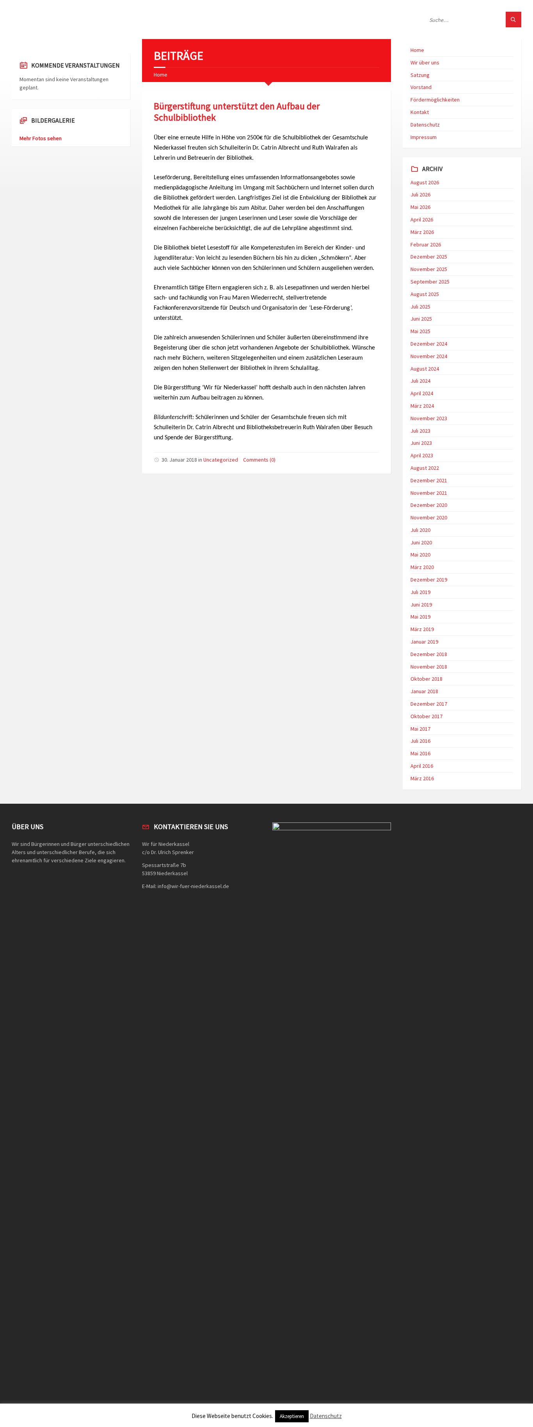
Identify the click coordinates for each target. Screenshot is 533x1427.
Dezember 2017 (428, 703)
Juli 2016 (420, 740)
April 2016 (421, 765)
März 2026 (422, 231)
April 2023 (421, 455)
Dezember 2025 (428, 256)
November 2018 (428, 666)
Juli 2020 (420, 529)
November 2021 (428, 492)
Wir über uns (424, 62)
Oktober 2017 (426, 716)
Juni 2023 (421, 442)
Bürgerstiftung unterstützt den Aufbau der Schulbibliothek (237, 111)
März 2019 (422, 629)
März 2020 (422, 567)
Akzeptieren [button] (292, 1416)
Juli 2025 (420, 306)
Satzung (420, 74)
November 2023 (428, 418)
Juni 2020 (421, 542)
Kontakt (419, 112)
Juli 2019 (420, 592)
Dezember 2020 (428, 504)
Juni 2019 (421, 604)
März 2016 (422, 778)
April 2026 (421, 219)
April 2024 (421, 393)
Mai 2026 (420, 206)
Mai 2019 (420, 616)
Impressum (423, 137)
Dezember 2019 (428, 579)
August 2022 (424, 467)
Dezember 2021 (428, 480)
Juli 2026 (420, 194)
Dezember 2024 (428, 343)
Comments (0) (259, 459)
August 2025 (424, 294)
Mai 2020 (420, 554)
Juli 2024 (420, 380)
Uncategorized (220, 459)
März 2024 (422, 405)
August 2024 (424, 368)
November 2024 (428, 356)
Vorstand (421, 87)
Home (160, 74)
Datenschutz (425, 124)
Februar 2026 (425, 244)
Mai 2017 (420, 728)
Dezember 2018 (428, 654)
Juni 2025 (421, 318)
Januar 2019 (424, 641)
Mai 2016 (420, 753)
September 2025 (429, 281)
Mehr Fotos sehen (41, 138)
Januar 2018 (424, 691)
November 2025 (428, 269)
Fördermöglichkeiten (435, 99)
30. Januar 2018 (179, 459)
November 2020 (428, 517)
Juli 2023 (420, 430)
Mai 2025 (420, 331)
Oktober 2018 (426, 678)
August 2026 (424, 182)
